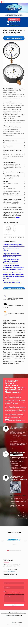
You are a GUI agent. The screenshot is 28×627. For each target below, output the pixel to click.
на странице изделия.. (17, 471)
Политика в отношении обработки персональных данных (13, 613)
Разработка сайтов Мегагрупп (14, 624)
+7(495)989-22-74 (15, 22)
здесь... (18, 217)
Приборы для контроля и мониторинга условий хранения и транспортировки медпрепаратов (15, 386)
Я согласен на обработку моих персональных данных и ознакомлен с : (15, 593)
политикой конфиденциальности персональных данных (14, 593)
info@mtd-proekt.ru (15, 25)
